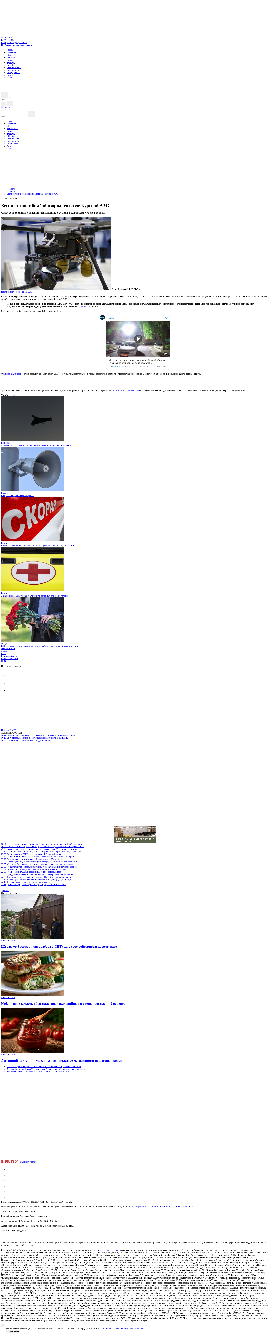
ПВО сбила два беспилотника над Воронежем (26, 740)
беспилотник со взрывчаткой (126, 390)
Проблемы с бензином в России (16, 45)
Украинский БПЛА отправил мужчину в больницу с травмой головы (34, 596)
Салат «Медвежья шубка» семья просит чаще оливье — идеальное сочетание (44, 1066)
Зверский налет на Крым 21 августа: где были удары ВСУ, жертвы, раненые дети (46, 1069)
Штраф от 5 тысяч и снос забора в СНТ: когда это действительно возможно (59, 946)
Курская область (9, 656)
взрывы (4, 651)
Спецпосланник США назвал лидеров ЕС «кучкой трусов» (32, 854)
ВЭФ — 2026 (7, 40)
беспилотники (8, 648)
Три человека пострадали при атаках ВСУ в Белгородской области (36, 877)
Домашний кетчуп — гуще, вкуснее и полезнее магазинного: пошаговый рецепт (62, 1060)
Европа (4, 493)
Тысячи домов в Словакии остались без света (25, 882)
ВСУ (3, 653)
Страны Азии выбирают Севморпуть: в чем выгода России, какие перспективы (42, 846)
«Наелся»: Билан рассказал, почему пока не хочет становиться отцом (37, 864)
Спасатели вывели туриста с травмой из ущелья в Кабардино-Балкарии (38, 735)
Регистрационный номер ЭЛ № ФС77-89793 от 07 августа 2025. (162, 1206)
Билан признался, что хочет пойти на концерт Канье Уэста (32, 859)
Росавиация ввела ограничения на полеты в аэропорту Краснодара (36, 879)
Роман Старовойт (9, 658)
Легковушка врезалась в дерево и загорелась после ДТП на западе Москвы (39, 849)
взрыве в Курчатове (12, 374)
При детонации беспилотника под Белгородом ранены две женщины (37, 874)
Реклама (33, 1162)
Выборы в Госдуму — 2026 (14, 42)
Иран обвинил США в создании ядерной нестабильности (31, 872)
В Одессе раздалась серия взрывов (17, 495)
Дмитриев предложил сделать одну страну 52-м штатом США (33, 884)
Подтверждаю (13, 1331)
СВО (3, 661)
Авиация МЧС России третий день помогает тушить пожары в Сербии (38, 856)
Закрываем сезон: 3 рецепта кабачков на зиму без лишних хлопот (38, 1071)
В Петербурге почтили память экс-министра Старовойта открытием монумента (39, 646)
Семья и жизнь (8, 940)
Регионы (5, 443)
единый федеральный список (105, 1250)
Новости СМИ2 (8, 730)
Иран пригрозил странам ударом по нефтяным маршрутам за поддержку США (41, 851)
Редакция (24, 1162)
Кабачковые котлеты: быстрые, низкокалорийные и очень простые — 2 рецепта (63, 1003)
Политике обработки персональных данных (123, 1328)
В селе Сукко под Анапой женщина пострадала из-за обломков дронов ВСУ (37, 545)
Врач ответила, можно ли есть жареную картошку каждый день (34, 738)
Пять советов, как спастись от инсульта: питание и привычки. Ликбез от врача (41, 844)
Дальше (5, 890)
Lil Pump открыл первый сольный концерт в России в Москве (33, 869)
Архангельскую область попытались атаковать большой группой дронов (36, 445)
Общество (6, 643)
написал (85, 306)
